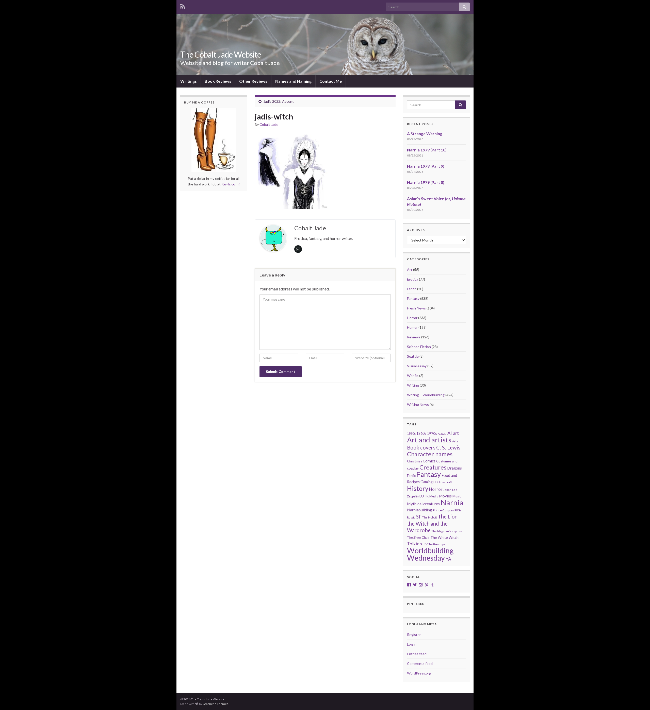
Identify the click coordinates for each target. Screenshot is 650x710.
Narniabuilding (419, 510)
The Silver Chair (418, 537)
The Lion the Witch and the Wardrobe (432, 523)
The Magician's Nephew (446, 531)
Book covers (421, 447)
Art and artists (429, 440)
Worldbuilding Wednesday (430, 554)
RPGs (458, 510)
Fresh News (416, 308)
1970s (432, 433)
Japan (447, 490)
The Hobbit (429, 517)
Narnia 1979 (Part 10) (427, 149)
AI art (453, 433)
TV (425, 544)
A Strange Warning (424, 133)
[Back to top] (638, 698)
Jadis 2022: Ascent (279, 101)
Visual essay (417, 366)
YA (448, 559)
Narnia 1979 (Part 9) (425, 166)
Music (456, 496)
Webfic (412, 375)
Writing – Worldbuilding (426, 395)
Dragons (454, 468)
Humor (412, 327)
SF (418, 516)
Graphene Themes (215, 704)
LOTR (424, 496)
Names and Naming (293, 81)
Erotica (412, 279)
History (417, 488)
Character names (429, 454)
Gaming (426, 482)
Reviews (413, 337)
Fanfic (411, 289)
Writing (413, 385)
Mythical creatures (423, 503)
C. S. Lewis (448, 447)
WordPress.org (419, 673)
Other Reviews (253, 81)
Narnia (452, 502)
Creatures (432, 467)
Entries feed (417, 654)
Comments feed (420, 663)
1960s (421, 433)
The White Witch (444, 537)
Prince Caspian (443, 510)
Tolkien (414, 543)
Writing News (418, 404)
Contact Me (330, 81)
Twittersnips (437, 544)
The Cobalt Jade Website (220, 54)
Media (433, 496)
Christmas (414, 461)
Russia (411, 517)
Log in (411, 644)
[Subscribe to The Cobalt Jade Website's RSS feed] (182, 5)
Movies (445, 496)
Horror (412, 318)
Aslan (456, 441)
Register (414, 634)
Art (409, 269)
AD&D (442, 434)
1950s (411, 434)
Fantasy (413, 298)
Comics (429, 461)
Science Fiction (419, 346)
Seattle (413, 356)
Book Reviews (218, 81)
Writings (188, 81)
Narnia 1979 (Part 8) (425, 182)
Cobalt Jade (268, 124)
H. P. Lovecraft (442, 482)
